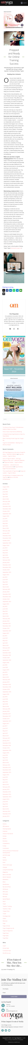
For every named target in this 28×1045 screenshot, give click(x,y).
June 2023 (5, 579)
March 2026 (6, 499)
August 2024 (6, 545)
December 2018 (7, 684)
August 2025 (6, 516)
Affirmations (6, 826)
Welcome (5, 921)
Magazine (5, 872)
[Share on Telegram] (17, 290)
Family (4, 857)
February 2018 (6, 709)
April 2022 (5, 613)
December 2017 (7, 714)
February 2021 (6, 648)
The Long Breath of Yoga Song (11, 471)
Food (4, 862)
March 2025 (6, 528)
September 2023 (7, 572)
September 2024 (7, 543)
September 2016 (7, 750)
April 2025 (5, 526)
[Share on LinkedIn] (10, 290)
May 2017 (5, 731)
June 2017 (5, 728)
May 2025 (5, 523)
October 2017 (6, 718)
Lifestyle (5, 867)
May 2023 (5, 582)
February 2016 (6, 765)
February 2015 (6, 787)
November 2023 (7, 567)
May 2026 (5, 494)
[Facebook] (10, 328)
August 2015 (6, 775)
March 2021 (6, 645)
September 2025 (7, 513)
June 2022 (5, 609)
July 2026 (5, 489)
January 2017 (6, 740)
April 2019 (5, 674)
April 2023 (5, 584)
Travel (4, 913)
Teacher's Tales (7, 909)
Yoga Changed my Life (8, 928)
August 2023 (6, 574)
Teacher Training (7, 906)
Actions (4, 824)
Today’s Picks (6, 911)
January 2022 (6, 621)
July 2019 (5, 672)
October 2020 (6, 657)
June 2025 (5, 521)
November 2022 (7, 596)
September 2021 (7, 631)
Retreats (5, 896)
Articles (4, 836)
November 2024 (7, 538)
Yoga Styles (6, 935)
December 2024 (7, 535)
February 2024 (6, 560)
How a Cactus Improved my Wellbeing (12, 431)
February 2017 (6, 738)
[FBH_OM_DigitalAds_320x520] (14, 395)
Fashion (5, 860)
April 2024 (5, 555)
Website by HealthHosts (14, 1042)
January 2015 (6, 789)
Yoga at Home (6, 926)
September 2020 (7, 660)
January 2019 (6, 682)
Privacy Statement (13, 1039)
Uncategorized (6, 916)
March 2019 (6, 677)
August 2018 (6, 694)
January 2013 (6, 816)
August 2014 (6, 799)
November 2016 (7, 745)
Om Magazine (14, 314)
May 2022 (5, 611)
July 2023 (5, 577)
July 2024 (5, 548)
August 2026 (6, 487)
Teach (4, 904)
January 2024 (6, 562)
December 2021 (7, 623)
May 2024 (5, 552)
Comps (4, 846)
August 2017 (6, 723)
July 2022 (5, 606)
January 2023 (6, 592)
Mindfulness (6, 884)
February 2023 (6, 589)
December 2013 (7, 814)
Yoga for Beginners (8, 930)
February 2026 (6, 501)
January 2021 (6, 650)
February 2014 (6, 811)
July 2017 (5, 726)
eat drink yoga (6, 855)
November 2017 (7, 716)
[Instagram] (14, 328)
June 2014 (5, 801)
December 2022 (7, 594)
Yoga (4, 923)
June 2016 (5, 755)
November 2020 (7, 655)
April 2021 (5, 643)
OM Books (5, 889)
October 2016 (6, 748)
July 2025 (5, 518)
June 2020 (5, 667)
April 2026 (5, 496)
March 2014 (6, 809)
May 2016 (5, 757)
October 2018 (6, 689)
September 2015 (7, 772)
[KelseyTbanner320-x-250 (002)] (14, 20)
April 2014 (5, 806)
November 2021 (7, 626)
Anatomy (5, 831)
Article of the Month (8, 833)
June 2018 (5, 699)
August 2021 (6, 633)
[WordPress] (18, 328)
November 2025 (7, 509)
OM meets (5, 894)
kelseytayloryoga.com (16, 248)
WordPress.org (6, 953)
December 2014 (7, 792)
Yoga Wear (5, 938)
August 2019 (6, 670)
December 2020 (7, 653)
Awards (4, 838)
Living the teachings (8, 869)
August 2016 (6, 753)
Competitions (6, 843)
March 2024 (6, 557)
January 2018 (6, 711)
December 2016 (7, 743)
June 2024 (5, 550)
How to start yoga (7, 865)
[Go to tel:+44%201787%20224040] (14, 1005)
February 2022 (6, 618)
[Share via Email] (20, 290)
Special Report (6, 899)
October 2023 (6, 570)
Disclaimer (20, 1039)
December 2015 (7, 767)
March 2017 (6, 735)
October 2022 (6, 599)
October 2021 (6, 628)
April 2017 (5, 733)
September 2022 (7, 601)
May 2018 (5, 701)
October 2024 (6, 540)
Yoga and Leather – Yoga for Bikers (13, 462)
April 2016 (5, 760)
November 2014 (7, 794)
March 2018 (6, 706)
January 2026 (6, 504)
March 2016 (6, 762)
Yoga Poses (6, 933)
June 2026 (5, 491)
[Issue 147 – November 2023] (14, 350)
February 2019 (6, 679)
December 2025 (7, 506)
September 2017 (7, 721)
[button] (14, 996)
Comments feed (7, 950)
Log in (4, 946)
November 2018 (7, 687)
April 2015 (5, 782)
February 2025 (6, 531)
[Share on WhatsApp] (14, 290)
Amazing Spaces (7, 829)
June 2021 (5, 638)
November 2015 (7, 770)
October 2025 (6, 511)
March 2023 (6, 587)
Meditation (5, 879)
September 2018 (7, 692)
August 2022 (6, 604)
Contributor (6, 848)
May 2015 (5, 779)
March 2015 (6, 784)
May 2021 (5, 640)
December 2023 (7, 565)
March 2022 (6, 616)
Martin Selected (7, 877)
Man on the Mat (7, 874)
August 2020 (6, 662)
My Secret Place (7, 887)
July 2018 (5, 696)
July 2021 (5, 635)
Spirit (4, 901)
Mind (4, 882)
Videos (4, 918)
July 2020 (5, 665)
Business (5, 841)
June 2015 (5, 777)
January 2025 (6, 533)
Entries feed (6, 948)
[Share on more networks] (3, 293)
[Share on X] (3, 290)
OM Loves (5, 891)
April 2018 (5, 704)
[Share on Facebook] (7, 290)
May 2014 (5, 804)
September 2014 (7, 796)
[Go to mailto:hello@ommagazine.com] (14, 1010)
